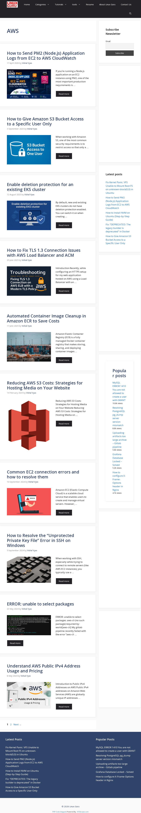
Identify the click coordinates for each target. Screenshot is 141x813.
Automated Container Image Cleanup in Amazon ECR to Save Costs (46, 318)
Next (17, 724)
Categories (40, 4)
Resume (90, 4)
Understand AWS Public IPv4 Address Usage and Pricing (43, 668)
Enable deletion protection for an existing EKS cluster (40, 187)
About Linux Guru (107, 4)
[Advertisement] (120, 114)
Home (27, 4)
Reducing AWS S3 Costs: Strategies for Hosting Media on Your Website (45, 385)
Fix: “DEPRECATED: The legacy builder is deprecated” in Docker (118, 228)
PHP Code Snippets (59, 812)
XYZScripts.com (83, 812)
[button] (130, 13)
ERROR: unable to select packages (40, 604)
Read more (64, 93)
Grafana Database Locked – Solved (115, 771)
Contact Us (126, 4)
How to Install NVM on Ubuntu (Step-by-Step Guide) (118, 216)
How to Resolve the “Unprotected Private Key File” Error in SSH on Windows (40, 540)
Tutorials (59, 4)
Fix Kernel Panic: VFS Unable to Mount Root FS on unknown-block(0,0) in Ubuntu (22, 751)
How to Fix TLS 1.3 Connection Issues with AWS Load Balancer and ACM (43, 252)
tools (74, 4)
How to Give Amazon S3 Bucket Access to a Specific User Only (45, 121)
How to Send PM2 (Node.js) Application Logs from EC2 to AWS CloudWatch (46, 55)
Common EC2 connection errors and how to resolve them (43, 474)
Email (108, 41)
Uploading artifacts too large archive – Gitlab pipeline (119, 439)
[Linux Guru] (12, 4)
